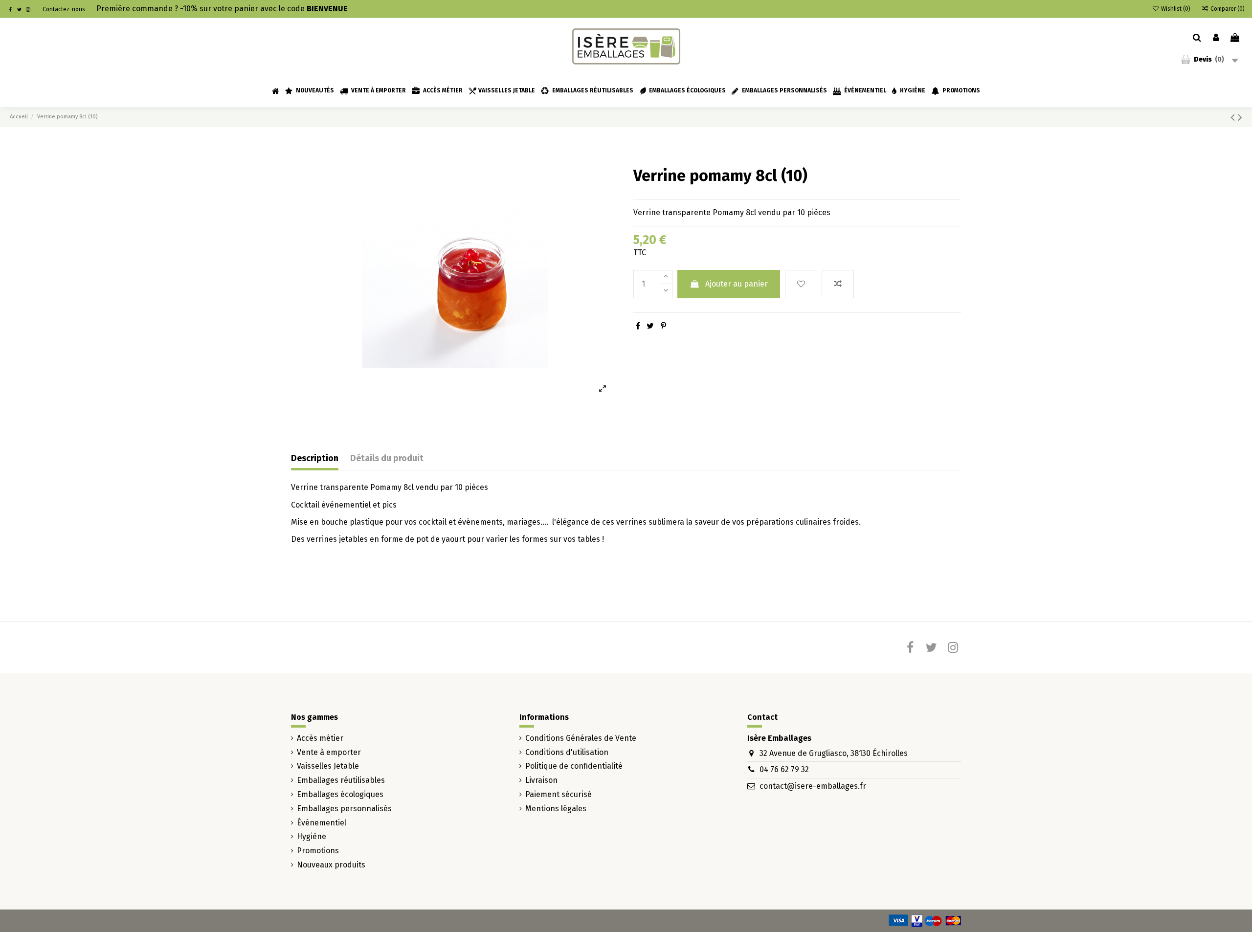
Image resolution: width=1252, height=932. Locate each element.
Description (314, 458)
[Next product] (1240, 117)
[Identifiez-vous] (1216, 38)
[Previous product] (1234, 117)
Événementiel (321, 822)
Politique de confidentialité (574, 766)
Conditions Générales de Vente (580, 738)
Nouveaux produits (331, 864)
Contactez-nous (64, 9)
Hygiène (311, 836)
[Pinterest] (663, 326)
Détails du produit (387, 458)
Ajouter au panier (736, 283)
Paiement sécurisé (558, 794)
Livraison (541, 780)
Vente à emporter (329, 752)
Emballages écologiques (340, 794)
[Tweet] (650, 326)
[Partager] (638, 326)
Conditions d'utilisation (566, 752)
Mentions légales (555, 808)
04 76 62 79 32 (784, 769)
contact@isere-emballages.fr (813, 786)
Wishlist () (1175, 8)
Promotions (318, 850)
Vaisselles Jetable (328, 766)
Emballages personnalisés (344, 808)
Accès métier (320, 738)
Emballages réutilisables (341, 780)
